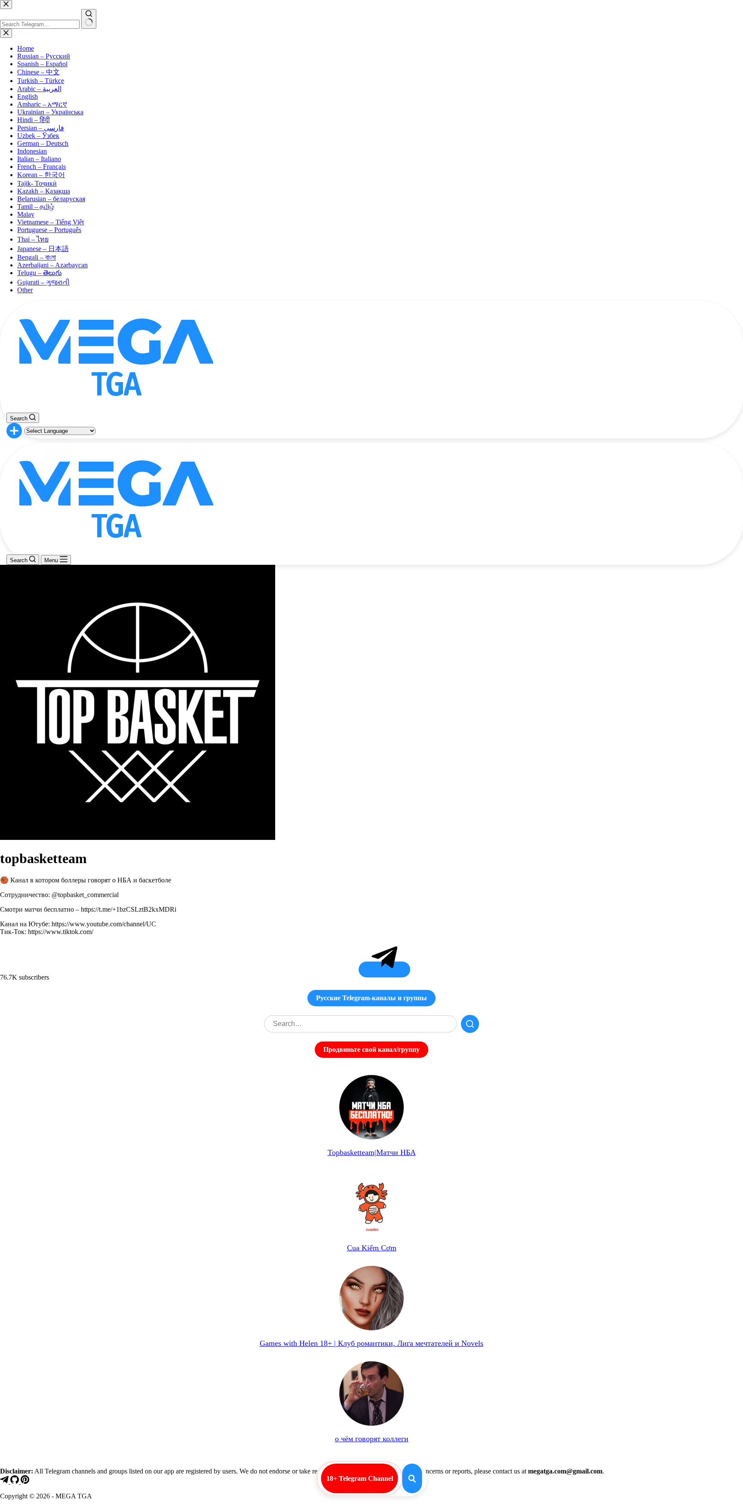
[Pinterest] (25, 1481)
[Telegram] (5, 1481)
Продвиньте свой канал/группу (371, 1049)
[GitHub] (15, 1481)
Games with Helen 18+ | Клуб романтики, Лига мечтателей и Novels (371, 1343)
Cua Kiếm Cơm (371, 1248)
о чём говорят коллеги (371, 1438)
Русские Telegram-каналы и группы (371, 998)
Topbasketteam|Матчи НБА (372, 1152)
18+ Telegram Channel (359, 1478)
